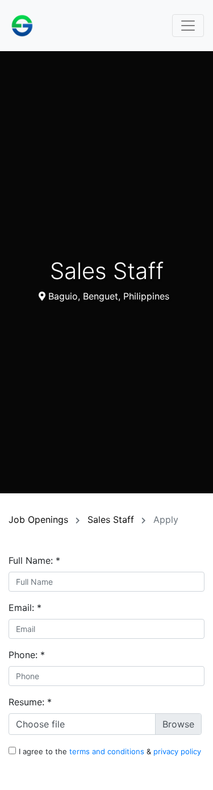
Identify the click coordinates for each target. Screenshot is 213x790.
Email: (25, 607)
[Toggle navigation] (188, 25)
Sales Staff (112, 519)
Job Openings (40, 519)
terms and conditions (108, 751)
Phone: (27, 654)
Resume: (30, 702)
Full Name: (34, 560)
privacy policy (177, 751)
